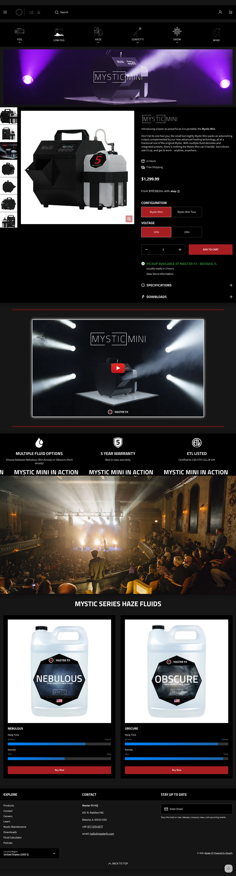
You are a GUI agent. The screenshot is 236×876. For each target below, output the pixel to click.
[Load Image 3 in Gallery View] (8, 151)
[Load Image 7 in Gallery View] (8, 220)
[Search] (54, 12)
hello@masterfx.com (102, 834)
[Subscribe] (228, 809)
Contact (7, 811)
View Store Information (160, 274)
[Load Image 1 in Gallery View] (8, 116)
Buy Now (59, 770)
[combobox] (133, 12)
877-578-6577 (95, 827)
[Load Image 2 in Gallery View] (8, 133)
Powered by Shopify (223, 853)
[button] (231, 12)
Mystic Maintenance (14, 827)
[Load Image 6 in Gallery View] (8, 203)
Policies (7, 843)
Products (8, 805)
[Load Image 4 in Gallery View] (8, 168)
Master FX (209, 853)
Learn (6, 821)
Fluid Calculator (12, 837)
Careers (7, 816)
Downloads (10, 832)
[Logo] (31, 12)
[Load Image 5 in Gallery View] (8, 186)
